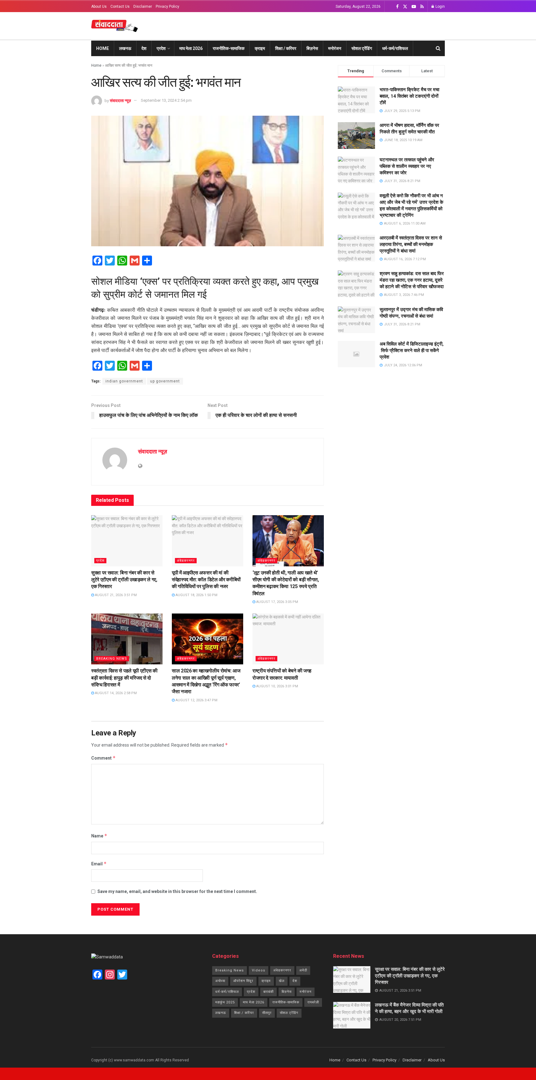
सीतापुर (267, 1013)
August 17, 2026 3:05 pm (276, 602)
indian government (124, 381)
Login (440, 6)
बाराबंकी (268, 992)
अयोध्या (220, 981)
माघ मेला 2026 (191, 48)
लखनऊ (125, 48)
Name (99, 836)
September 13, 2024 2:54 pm (166, 100)
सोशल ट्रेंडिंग (361, 48)
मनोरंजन (334, 48)
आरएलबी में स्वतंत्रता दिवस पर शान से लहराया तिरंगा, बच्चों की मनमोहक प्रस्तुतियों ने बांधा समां (411, 244)
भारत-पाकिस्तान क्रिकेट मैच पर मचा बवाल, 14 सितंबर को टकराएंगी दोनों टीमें (409, 96)
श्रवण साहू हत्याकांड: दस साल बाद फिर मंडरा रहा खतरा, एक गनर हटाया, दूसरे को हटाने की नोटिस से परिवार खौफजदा (412, 280)
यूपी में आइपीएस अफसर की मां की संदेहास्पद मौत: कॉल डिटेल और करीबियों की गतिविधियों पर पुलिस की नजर (206, 580)
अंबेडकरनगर (186, 561)
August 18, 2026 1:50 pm (196, 595)
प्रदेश (161, 48)
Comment (103, 758)
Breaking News (111, 659)
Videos (258, 970)
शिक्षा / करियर (285, 48)
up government (165, 381)
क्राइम (260, 48)
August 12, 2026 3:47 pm (196, 700)
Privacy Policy (167, 6)
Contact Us (120, 6)
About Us (99, 6)
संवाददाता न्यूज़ (120, 100)
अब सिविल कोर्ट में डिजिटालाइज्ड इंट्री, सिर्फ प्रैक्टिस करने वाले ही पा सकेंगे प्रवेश (412, 350)
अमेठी (303, 970)
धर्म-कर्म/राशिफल (395, 48)
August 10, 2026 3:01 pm (276, 686)
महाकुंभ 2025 (225, 1002)
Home (102, 48)
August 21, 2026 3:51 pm (115, 595)
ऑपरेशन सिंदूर (243, 981)
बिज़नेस (312, 48)
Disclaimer (142, 6)
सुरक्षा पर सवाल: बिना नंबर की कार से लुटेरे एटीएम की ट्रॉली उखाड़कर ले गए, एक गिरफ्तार (124, 580)
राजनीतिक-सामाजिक (228, 48)
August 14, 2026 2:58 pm (115, 693)
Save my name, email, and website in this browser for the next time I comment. (177, 891)
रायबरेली (313, 1002)
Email (99, 864)
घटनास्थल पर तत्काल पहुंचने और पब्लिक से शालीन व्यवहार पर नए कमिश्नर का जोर (407, 166)
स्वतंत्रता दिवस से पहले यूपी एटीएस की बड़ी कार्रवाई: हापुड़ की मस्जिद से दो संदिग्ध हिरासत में (124, 678)
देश (143, 48)
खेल (281, 981)
